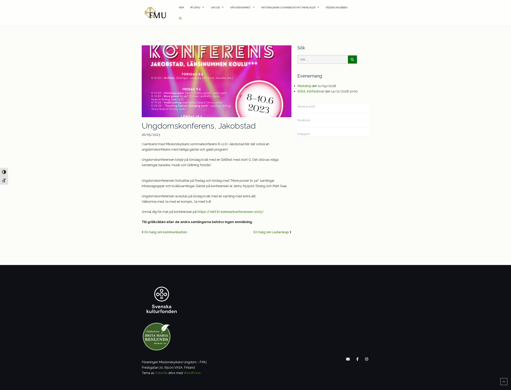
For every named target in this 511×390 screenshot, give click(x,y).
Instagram (303, 134)
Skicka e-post (306, 106)
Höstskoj (304, 86)
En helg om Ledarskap (271, 232)
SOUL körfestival (310, 91)
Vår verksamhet (240, 7)
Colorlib (161, 373)
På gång (195, 7)
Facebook (303, 120)
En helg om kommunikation (166, 232)
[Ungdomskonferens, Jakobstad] (216, 81)
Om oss (215, 7)
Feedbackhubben (336, 7)
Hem (181, 7)
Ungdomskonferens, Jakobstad (199, 125)
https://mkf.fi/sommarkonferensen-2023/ (230, 212)
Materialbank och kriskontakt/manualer (288, 7)
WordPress (192, 373)
